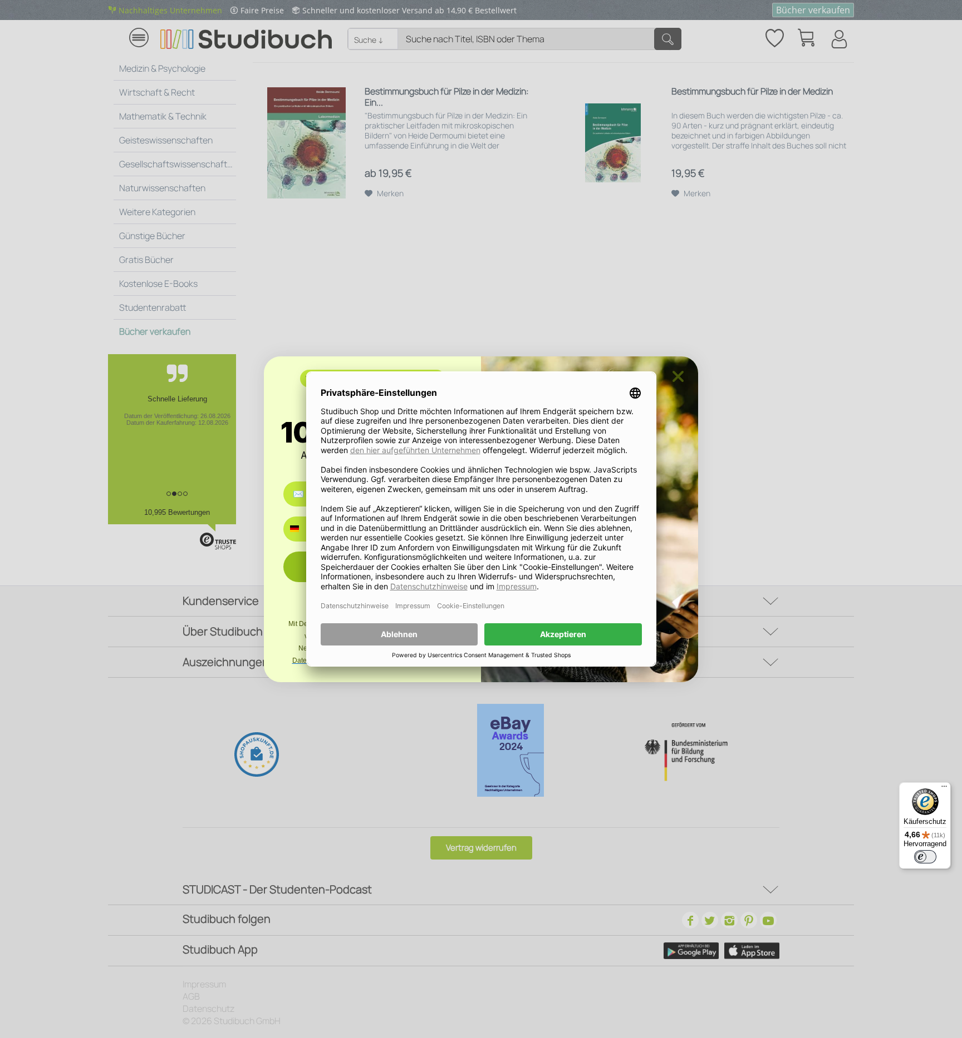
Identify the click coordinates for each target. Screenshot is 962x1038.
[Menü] (944, 789)
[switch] (925, 856)
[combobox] (302, 529)
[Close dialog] (678, 376)
